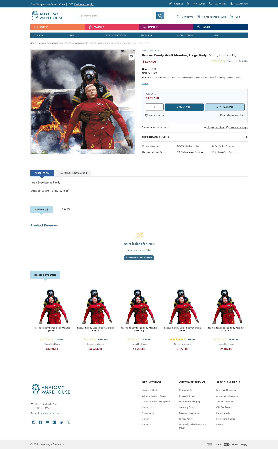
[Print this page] (158, 127)
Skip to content (9, 3)
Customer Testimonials (189, 412)
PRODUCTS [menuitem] (38, 35)
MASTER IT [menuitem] (152, 27)
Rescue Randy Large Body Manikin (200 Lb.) (95, 329)
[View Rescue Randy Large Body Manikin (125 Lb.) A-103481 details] (182, 304)
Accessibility (148, 412)
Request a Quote (150, 389)
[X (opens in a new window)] (68, 422)
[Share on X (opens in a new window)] (161, 127)
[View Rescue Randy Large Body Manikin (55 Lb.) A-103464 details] (52, 304)
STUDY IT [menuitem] (43, 27)
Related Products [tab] (45, 274)
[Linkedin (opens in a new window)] (165, 127)
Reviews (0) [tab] (41, 209)
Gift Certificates (223, 407)
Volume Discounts (224, 401)
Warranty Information (73, 173)
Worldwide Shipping (190, 146)
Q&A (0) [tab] (66, 209)
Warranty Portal (187, 407)
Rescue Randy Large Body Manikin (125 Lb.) (182, 329)
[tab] (42, 173)
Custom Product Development (156, 401)
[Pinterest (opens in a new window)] (168, 127)
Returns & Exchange (238, 127)
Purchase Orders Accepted (192, 152)
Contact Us (147, 407)
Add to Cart (53, 356)
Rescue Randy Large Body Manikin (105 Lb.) (139, 329)
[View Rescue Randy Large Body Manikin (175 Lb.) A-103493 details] (225, 304)
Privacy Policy (185, 418)
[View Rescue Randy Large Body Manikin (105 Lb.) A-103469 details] (139, 304)
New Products (223, 412)
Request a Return (187, 395)
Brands (219, 424)
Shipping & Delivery (216, 127)
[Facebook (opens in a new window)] (40, 422)
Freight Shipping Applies (156, 152)
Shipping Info (185, 389)
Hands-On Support (153, 146)
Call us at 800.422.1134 (47, 413)
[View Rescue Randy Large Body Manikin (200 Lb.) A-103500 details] (95, 304)
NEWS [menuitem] (216, 35)
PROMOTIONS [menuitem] (147, 35)
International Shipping (190, 401)
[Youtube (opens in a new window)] (47, 422)
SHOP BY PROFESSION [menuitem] (115, 35)
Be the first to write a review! (139, 258)
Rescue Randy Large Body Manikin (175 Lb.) (225, 329)
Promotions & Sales (225, 418)
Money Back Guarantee (227, 395)
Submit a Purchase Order (154, 395)
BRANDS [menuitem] (72, 35)
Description (42, 173)
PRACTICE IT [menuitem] (99, 27)
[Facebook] (151, 127)
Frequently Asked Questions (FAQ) (192, 426)
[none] (83, 102)
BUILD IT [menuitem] (206, 27)
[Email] (154, 127)
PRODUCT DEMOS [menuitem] (185, 35)
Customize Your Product (225, 152)
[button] (154, 115)
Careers (145, 418)
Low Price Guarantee (226, 389)
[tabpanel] (139, 189)
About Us (146, 424)
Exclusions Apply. (84, 4)
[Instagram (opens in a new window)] (33, 422)
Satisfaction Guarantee (224, 146)
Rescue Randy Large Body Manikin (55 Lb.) (52, 329)
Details (145, 83)
